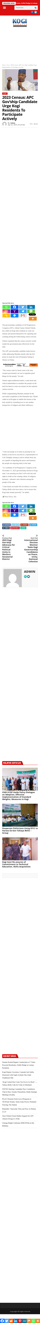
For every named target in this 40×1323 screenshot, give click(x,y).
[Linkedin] (31, 307)
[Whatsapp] (6, 307)
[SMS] (31, 311)
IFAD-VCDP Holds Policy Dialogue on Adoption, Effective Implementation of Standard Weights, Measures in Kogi (18, 796)
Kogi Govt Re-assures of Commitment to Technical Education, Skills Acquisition (16, 864)
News (8, 65)
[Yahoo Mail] (14, 311)
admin (12, 123)
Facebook (7, 525)
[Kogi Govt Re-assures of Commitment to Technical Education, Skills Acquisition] (20, 848)
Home (4, 65)
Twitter (16, 525)
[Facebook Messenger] (14, 315)
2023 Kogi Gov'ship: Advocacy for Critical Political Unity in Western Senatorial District (8, 548)
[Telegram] (23, 311)
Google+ (25, 525)
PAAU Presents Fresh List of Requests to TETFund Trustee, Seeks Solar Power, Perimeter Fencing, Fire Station (19, 1102)
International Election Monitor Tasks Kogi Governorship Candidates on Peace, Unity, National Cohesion (31, 550)
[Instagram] (6, 311)
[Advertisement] (20, 47)
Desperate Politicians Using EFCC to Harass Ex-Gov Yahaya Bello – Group (20, 830)
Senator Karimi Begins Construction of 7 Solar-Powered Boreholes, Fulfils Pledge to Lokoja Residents (19, 1065)
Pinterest (16, 528)
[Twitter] (23, 307)
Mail (24, 528)
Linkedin (34, 525)
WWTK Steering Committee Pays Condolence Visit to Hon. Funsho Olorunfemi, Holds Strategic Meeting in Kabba (19, 1092)
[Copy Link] (6, 315)
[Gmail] (23, 315)
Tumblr (6, 528)
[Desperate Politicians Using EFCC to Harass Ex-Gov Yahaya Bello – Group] (20, 815)
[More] (33, 319)
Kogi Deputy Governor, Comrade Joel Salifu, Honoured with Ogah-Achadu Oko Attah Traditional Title (18, 1075)
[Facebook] (14, 307)
